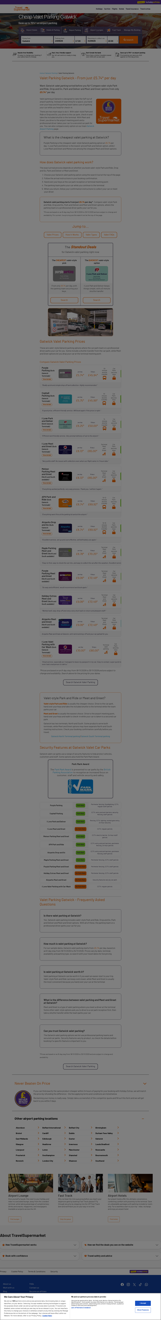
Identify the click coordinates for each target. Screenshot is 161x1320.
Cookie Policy (47, 1316)
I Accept (143, 1303)
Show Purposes (143, 1310)
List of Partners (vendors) (81, 1308)
